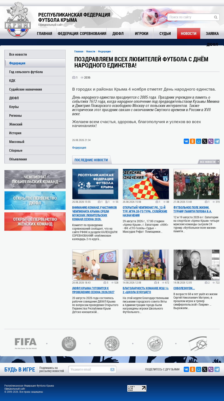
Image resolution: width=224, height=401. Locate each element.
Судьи (165, 33)
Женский (15, 124)
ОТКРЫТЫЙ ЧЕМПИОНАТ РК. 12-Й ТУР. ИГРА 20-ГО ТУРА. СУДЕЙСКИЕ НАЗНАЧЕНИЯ (145, 211)
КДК (12, 80)
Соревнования (93, 33)
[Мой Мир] (198, 141)
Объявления (18, 159)
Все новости (18, 54)
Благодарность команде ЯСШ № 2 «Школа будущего (146, 290)
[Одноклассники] (192, 141)
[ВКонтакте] (186, 141)
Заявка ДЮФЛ (212, 35)
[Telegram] (217, 141)
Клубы (14, 106)
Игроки (141, 33)
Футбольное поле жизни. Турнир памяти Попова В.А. (192, 209)
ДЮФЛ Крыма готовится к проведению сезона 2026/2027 (93, 290)
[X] (204, 141)
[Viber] (211, 141)
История (15, 133)
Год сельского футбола (26, 71)
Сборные (15, 150)
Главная (44, 33)
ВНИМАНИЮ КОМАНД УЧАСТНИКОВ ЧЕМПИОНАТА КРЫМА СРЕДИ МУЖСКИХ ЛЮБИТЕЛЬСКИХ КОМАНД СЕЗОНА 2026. (94, 213)
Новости (188, 33)
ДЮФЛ (118, 33)
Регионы (15, 115)
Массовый (16, 141)
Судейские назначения (25, 89)
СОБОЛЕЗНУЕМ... (184, 288)
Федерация (68, 33)
